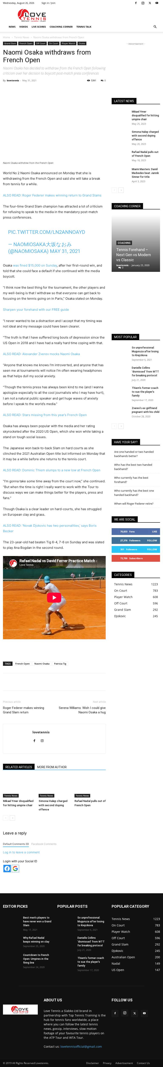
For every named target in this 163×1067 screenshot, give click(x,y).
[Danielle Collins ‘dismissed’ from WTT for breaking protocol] (120, 372)
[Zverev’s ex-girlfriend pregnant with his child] (120, 412)
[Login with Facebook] (7, 868)
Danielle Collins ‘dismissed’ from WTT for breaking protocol (145, 371)
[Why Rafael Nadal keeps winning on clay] (11, 942)
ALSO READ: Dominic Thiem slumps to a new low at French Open (51, 470)
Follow (152, 540)
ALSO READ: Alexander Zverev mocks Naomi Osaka (41, 354)
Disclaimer (92, 1063)
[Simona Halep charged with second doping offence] (54, 786)
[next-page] (12, 818)
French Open (26, 43)
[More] (91, 90)
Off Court (40, 43)
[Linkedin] (72, 90)
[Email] (81, 90)
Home (6, 37)
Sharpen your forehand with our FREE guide (36, 310)
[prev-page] (5, 818)
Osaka (82, 43)
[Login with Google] (15, 868)
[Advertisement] (110, 15)
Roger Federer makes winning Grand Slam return (23, 710)
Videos (23, 26)
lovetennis (13, 80)
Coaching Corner (61, 26)
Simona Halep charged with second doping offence (53, 805)
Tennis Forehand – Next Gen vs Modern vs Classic (133, 254)
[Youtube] (157, 3)
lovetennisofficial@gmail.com (81, 1046)
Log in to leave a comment (21, 852)
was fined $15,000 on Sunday (35, 265)
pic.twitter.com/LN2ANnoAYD (46, 232)
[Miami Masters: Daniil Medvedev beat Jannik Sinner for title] (120, 173)
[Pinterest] (52, 90)
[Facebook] (136, 3)
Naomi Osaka (41, 663)
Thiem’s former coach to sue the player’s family (145, 392)
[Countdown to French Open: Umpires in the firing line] (11, 959)
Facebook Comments (43, 843)
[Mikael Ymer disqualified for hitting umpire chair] (18, 786)
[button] (155, 27)
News (12, 26)
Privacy (107, 1063)
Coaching (124, 242)
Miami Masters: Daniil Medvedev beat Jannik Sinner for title (145, 173)
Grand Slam (10, 43)
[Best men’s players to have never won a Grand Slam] (11, 922)
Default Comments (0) (16, 843)
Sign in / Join (48, 2)
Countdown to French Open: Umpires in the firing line (36, 959)
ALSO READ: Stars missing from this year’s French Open (45, 415)
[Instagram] (143, 3)
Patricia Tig (60, 663)
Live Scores (39, 26)
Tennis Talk (83, 26)
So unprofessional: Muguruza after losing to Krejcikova (145, 351)
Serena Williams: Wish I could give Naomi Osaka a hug (82, 710)
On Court (53, 43)
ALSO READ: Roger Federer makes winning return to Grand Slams (52, 195)
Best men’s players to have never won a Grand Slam (37, 921)
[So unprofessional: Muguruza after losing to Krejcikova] (120, 352)
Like (154, 531)
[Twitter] (150, 3)
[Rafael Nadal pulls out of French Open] (90, 786)
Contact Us (143, 1063)
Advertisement (124, 1063)
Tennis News (21, 37)
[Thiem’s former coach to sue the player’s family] (120, 392)
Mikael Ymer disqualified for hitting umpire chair (145, 115)
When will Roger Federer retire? (133, 503)
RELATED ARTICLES (19, 767)
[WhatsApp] (62, 90)
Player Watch (68, 43)
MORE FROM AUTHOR (52, 767)
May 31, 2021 (65, 251)
